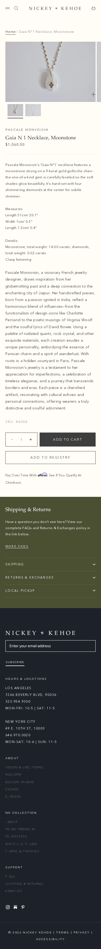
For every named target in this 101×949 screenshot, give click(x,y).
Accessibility (50, 939)
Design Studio (19, 782)
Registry (13, 775)
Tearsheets (16, 836)
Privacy (82, 932)
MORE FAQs (17, 546)
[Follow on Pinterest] (23, 907)
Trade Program (20, 829)
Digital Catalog (21, 844)
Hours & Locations (24, 767)
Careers (13, 797)
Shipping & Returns (24, 884)
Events (12, 789)
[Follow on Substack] (16, 907)
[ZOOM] (93, 94)
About (11, 822)
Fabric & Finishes (22, 851)
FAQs (10, 876)
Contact (13, 891)
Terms (62, 932)
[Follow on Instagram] (8, 907)
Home (10, 31)
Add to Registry (50, 457)
